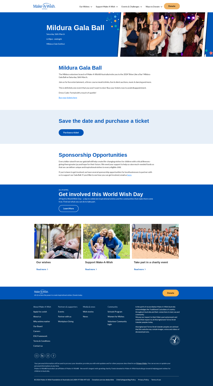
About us (37, 316)
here (129, 175)
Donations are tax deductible (103, 380)
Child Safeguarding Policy (126, 380)
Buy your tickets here (68, 97)
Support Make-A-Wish (99, 262)
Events (61, 311)
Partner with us (64, 316)
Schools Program (115, 311)
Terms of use (156, 380)
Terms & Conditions (41, 341)
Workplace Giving (65, 321)
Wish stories (88, 311)
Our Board (37, 326)
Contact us (38, 346)
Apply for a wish (40, 311)
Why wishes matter (41, 321)
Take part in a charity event (151, 262)
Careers (36, 331)
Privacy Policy (141, 363)
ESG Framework (40, 336)
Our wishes (43, 262)
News (85, 316)
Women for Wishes (116, 316)
